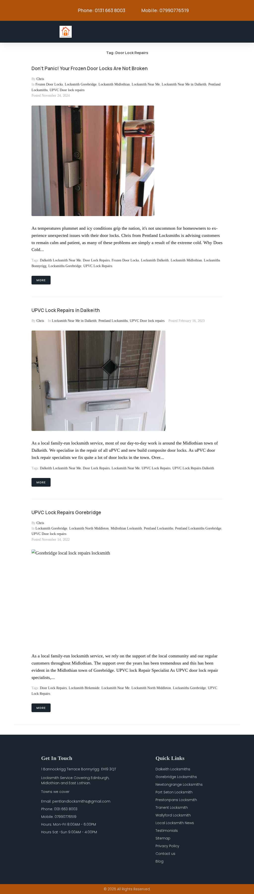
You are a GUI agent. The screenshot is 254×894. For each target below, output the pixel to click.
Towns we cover (55, 791)
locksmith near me (126, 468)
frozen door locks (125, 260)
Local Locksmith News (175, 822)
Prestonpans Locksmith (176, 799)
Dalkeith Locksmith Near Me (60, 260)
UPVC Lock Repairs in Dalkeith (66, 310)
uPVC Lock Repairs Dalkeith (193, 468)
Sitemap (163, 838)
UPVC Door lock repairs (67, 90)
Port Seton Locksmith (174, 792)
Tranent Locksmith (172, 807)
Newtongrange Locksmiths (179, 784)
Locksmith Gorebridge (80, 84)
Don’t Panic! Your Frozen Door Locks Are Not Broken (90, 68)
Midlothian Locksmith (126, 528)
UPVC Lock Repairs (97, 266)
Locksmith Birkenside (84, 688)
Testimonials (167, 830)
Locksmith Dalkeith (155, 260)
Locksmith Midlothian (114, 84)
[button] (201, 32)
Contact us (165, 853)
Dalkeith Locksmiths (173, 769)
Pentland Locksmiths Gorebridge (198, 528)
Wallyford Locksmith (173, 815)
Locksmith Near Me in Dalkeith (184, 84)
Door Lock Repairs (96, 260)
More (41, 280)
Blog (159, 861)
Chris (40, 79)
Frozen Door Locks (49, 84)
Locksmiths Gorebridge (64, 266)
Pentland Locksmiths (113, 321)
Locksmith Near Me (146, 84)
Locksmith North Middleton (89, 528)
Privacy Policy (167, 845)
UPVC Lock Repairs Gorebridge (66, 512)
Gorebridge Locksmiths (176, 776)
